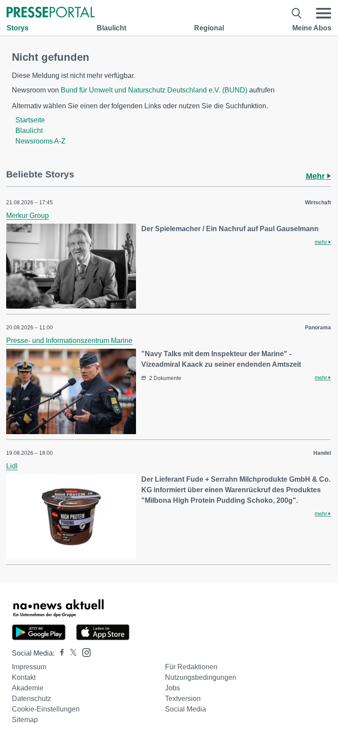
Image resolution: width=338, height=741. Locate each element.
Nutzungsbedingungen (200, 677)
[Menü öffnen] (323, 13)
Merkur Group (27, 215)
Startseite (30, 120)
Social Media (185, 709)
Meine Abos (311, 28)
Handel (322, 453)
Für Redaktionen (191, 667)
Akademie (28, 688)
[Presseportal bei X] (70, 653)
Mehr (316, 176)
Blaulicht (111, 28)
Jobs (172, 688)
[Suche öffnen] (296, 13)
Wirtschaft (318, 202)
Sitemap (25, 719)
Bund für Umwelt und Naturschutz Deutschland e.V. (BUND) (154, 90)
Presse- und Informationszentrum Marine (69, 340)
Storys (18, 28)
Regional (209, 28)
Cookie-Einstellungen (46, 709)
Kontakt (24, 677)
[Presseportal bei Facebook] (59, 653)
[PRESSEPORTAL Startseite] (51, 13)
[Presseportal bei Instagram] (84, 652)
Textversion (183, 698)
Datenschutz (31, 698)
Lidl (12, 466)
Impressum (29, 667)
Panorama (318, 327)
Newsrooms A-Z (40, 141)
